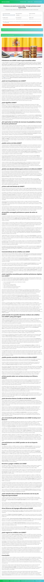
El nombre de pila (5, 17)
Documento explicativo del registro (15, 580)
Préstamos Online (23, 1)
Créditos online (30, 1)
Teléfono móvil (31, 17)
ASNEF (4, 77)
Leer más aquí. (7, 22)
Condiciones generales (6, 580)
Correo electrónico (18, 17)
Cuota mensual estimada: (6, 13)
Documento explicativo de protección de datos (27, 580)
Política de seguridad (38, 580)
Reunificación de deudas (38, 1)
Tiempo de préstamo (32, 13)
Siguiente (22, 25)
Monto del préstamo (19, 13)
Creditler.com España (4, 35)
